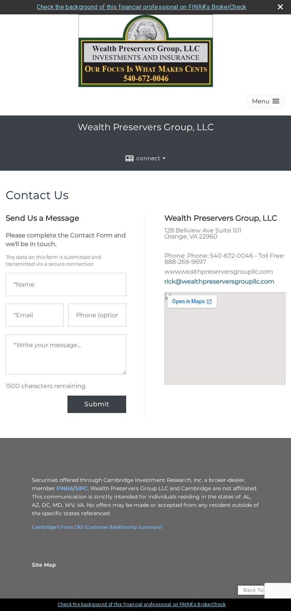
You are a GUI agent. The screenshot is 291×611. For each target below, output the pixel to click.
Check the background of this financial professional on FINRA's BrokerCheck (141, 7)
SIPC (81, 488)
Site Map (44, 564)
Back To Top (259, 590)
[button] (265, 101)
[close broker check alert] (280, 7)
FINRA (64, 488)
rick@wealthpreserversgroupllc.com (219, 281)
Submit (96, 404)
